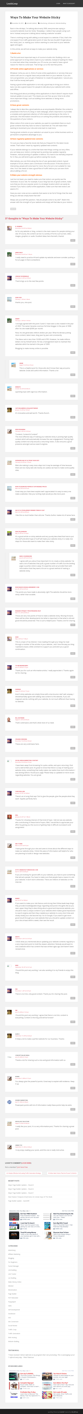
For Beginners (12, 1262)
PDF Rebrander (13, 1298)
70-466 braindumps (21, 666)
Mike (16, 965)
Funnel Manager (13, 1266)
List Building (12, 1278)
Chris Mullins (20, 791)
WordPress (75, 1412)
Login (58, 3)
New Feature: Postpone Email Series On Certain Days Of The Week (30, 1197)
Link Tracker (12, 1274)
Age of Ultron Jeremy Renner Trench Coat (30, 510)
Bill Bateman (19, 718)
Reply (72, 240)
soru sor (18, 297)
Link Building (12, 1270)
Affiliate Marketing (14, 1254)
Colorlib (61, 1412)
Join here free (22, 1167)
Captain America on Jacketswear (26, 408)
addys (17, 937)
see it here (18, 844)
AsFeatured (51, 23)
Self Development (14, 1310)
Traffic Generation (14, 1333)
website (13, 209)
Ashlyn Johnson (21, 531)
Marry (17, 898)
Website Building (61, 23)
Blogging (11, 1258)
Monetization (12, 1290)
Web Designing (20, 429)
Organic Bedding (21, 739)
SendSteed (11, 1314)
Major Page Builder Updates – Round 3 (21, 1185)
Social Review (12, 1326)
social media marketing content (26, 760)
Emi (16, 989)
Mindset (10, 1286)
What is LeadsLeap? (69, 3)
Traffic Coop (12, 1329)
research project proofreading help (28, 611)
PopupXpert (12, 1302)
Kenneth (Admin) (32, 23)
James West (19, 252)
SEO (9, 1318)
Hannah (18, 689)
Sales (10, 1306)
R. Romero (18, 226)
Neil (16, 815)
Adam (21, 363)
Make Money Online (14, 1282)
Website (18, 387)
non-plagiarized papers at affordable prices (31, 487)
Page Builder (12, 1294)
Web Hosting (12, 1337)
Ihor (16, 637)
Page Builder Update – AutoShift (18, 1201)
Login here (26, 1163)
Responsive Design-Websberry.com (27, 587)
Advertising (43, 23)
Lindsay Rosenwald (22, 276)
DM (16, 1010)
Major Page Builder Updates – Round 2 (21, 1189)
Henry (17, 319)
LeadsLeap (12, 3)
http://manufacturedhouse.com (26, 870)
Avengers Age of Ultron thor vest (27, 460)
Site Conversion (13, 1322)
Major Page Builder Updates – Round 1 (21, 1193)
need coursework (25, 556)
